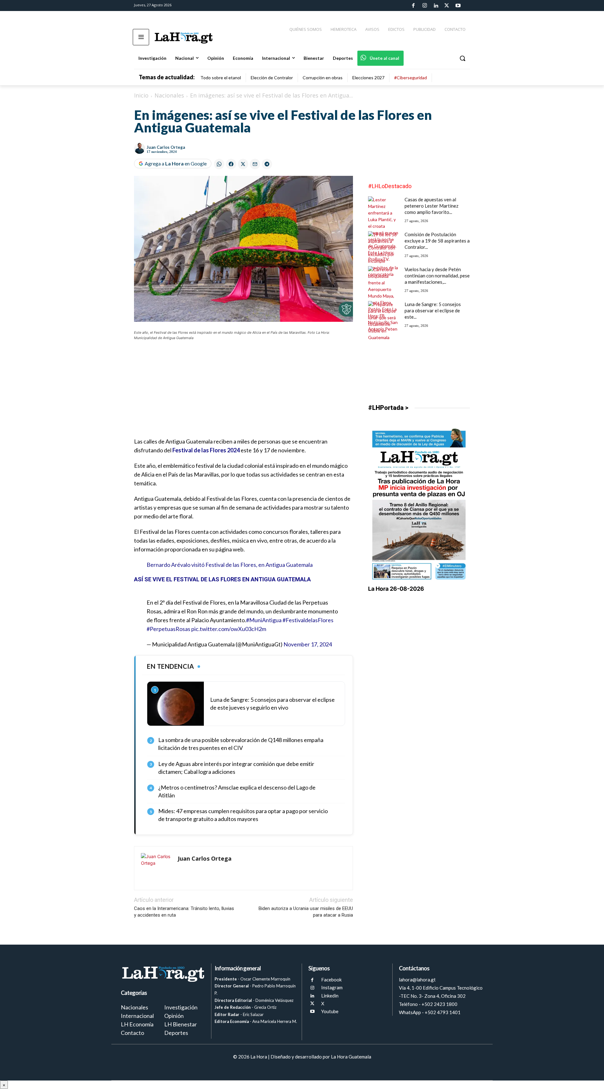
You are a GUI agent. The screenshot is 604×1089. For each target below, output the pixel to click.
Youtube (329, 1011)
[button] (462, 58)
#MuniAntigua (264, 620)
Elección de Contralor (272, 77)
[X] (312, 1004)
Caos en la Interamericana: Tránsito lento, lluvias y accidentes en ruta (184, 912)
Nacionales (169, 95)
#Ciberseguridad (410, 77)
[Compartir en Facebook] (231, 164)
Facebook (331, 979)
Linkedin (329, 995)
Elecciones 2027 (368, 77)
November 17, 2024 (307, 644)
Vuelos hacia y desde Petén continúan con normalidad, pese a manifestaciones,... (437, 275)
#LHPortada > (388, 407)
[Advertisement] (243, 393)
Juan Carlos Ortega (166, 147)
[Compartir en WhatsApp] (219, 164)
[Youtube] (458, 5)
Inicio (141, 95)
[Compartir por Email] (255, 164)
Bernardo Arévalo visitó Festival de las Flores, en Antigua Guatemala (230, 564)
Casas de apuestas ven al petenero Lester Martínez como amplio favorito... (431, 206)
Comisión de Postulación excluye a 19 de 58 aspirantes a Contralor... (437, 241)
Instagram (332, 987)
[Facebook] (413, 5)
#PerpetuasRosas (168, 628)
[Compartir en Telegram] (267, 164)
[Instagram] (424, 5)
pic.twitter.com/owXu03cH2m (228, 628)
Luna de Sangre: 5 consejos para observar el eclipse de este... (433, 310)
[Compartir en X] (243, 164)
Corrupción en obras (323, 77)
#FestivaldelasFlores (307, 620)
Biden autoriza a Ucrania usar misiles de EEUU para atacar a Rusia (306, 912)
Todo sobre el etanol (220, 77)
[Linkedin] (435, 5)
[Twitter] (446, 5)
